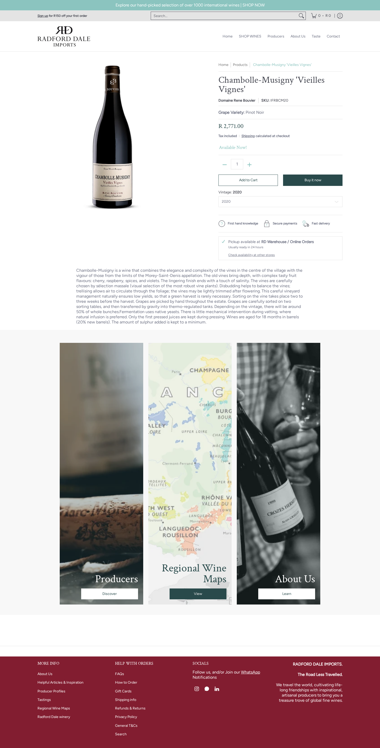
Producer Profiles (51, 691)
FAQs (119, 674)
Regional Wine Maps (53, 708)
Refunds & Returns (130, 708)
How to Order (126, 682)
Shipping (248, 136)
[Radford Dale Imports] (64, 36)
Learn (286, 594)
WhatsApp (250, 672)
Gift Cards (123, 691)
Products (240, 65)
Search (121, 734)
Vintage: (230, 192)
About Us (44, 674)
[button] (196, 689)
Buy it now (313, 180)
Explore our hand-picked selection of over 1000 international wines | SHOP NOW (190, 5)
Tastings (44, 700)
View (198, 594)
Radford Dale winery (53, 717)
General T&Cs (126, 725)
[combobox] (224, 16)
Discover (109, 594)
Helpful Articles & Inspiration (60, 682)
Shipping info (125, 700)
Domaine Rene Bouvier (236, 100)
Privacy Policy (126, 717)
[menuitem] (321, 16)
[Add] (249, 165)
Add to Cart (248, 180)
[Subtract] (224, 165)
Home (223, 65)
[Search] (301, 16)
